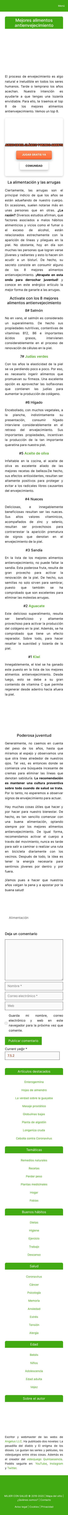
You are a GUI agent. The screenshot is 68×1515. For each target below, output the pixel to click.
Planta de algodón (34, 1122)
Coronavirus (34, 1276)
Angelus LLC (13, 1441)
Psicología (34, 1292)
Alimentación (18, 918)
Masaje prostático (34, 1106)
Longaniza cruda (34, 1130)
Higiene (34, 1230)
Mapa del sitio (54, 1495)
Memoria (34, 1300)
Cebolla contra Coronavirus (34, 1138)
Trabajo (34, 1246)
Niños (34, 1363)
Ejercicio (34, 1238)
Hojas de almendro (34, 1090)
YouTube (41, 1463)
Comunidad (34, 165)
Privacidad (47, 1506)
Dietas (34, 1222)
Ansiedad (34, 1308)
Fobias (34, 1200)
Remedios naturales (34, 1160)
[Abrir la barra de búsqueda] (44, 6)
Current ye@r (16, 1049)
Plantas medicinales (34, 1184)
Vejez (34, 1387)
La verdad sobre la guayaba (34, 1098)
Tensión (34, 1325)
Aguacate (37, 606)
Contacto (45, 1499)
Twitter (11, 1468)
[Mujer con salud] (10, 6)
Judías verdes (36, 356)
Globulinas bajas (34, 1114)
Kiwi (36, 657)
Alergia (34, 1333)
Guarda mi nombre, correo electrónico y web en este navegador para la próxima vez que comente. (36, 1023)
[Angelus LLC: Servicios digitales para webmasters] (34, 902)
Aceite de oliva (36, 453)
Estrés (34, 1317)
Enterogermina (34, 1082)
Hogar (34, 1192)
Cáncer (34, 1284)
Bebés (34, 1354)
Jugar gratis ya (34, 154)
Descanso (34, 1254)
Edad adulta (34, 1379)
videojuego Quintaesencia (44, 1459)
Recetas (34, 1168)
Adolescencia (34, 1371)
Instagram (56, 1463)
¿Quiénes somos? (27, 1499)
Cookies (34, 1506)
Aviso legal (21, 1506)
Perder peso (34, 1176)
